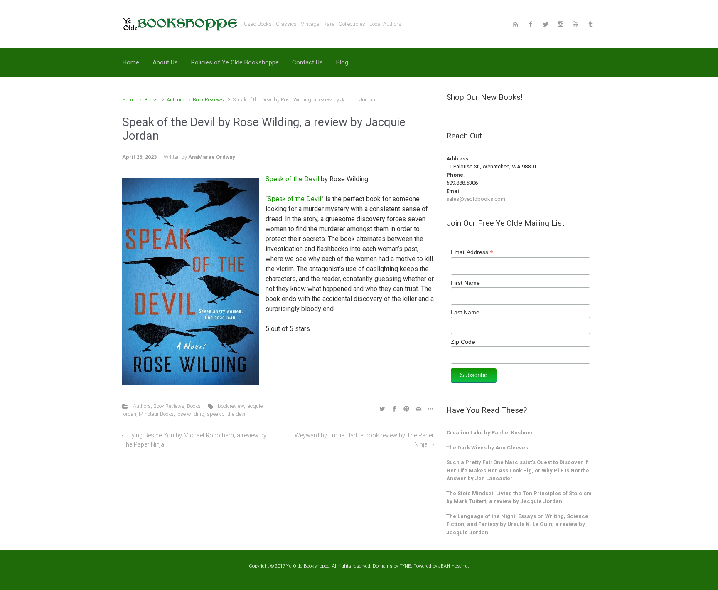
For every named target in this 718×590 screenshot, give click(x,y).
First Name (465, 282)
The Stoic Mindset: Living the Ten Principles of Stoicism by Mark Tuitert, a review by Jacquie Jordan (519, 497)
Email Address (472, 252)
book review (231, 406)
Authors (175, 99)
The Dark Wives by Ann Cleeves (487, 447)
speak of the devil (226, 414)
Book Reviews (208, 99)
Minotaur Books (156, 414)
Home (128, 99)
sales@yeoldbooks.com (475, 199)
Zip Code (463, 341)
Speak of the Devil (292, 179)
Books (151, 99)
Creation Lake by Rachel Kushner (489, 433)
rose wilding (190, 414)
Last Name (465, 312)
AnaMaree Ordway (211, 157)
